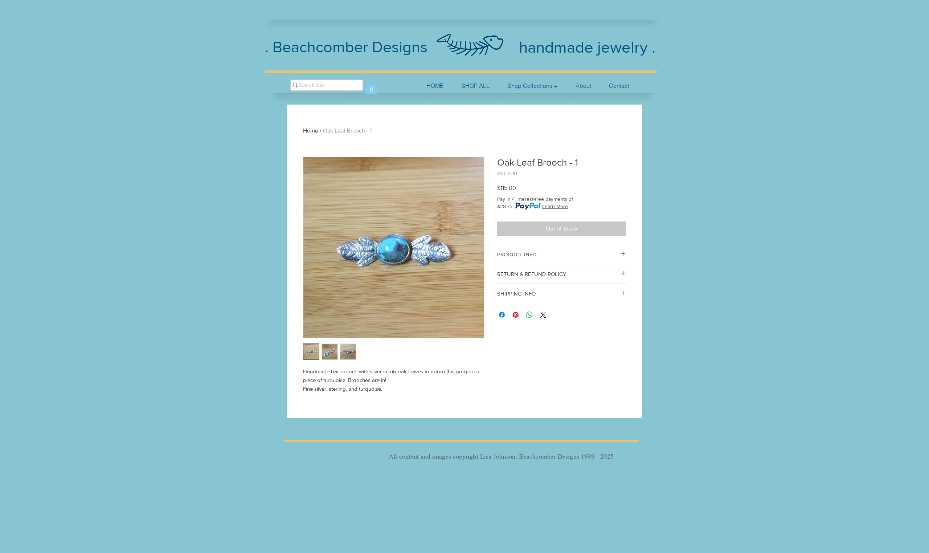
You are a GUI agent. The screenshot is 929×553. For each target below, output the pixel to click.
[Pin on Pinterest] (515, 314)
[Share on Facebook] (502, 314)
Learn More (555, 206)
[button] (532, 85)
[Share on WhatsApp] (529, 314)
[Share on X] (543, 314)
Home (310, 130)
